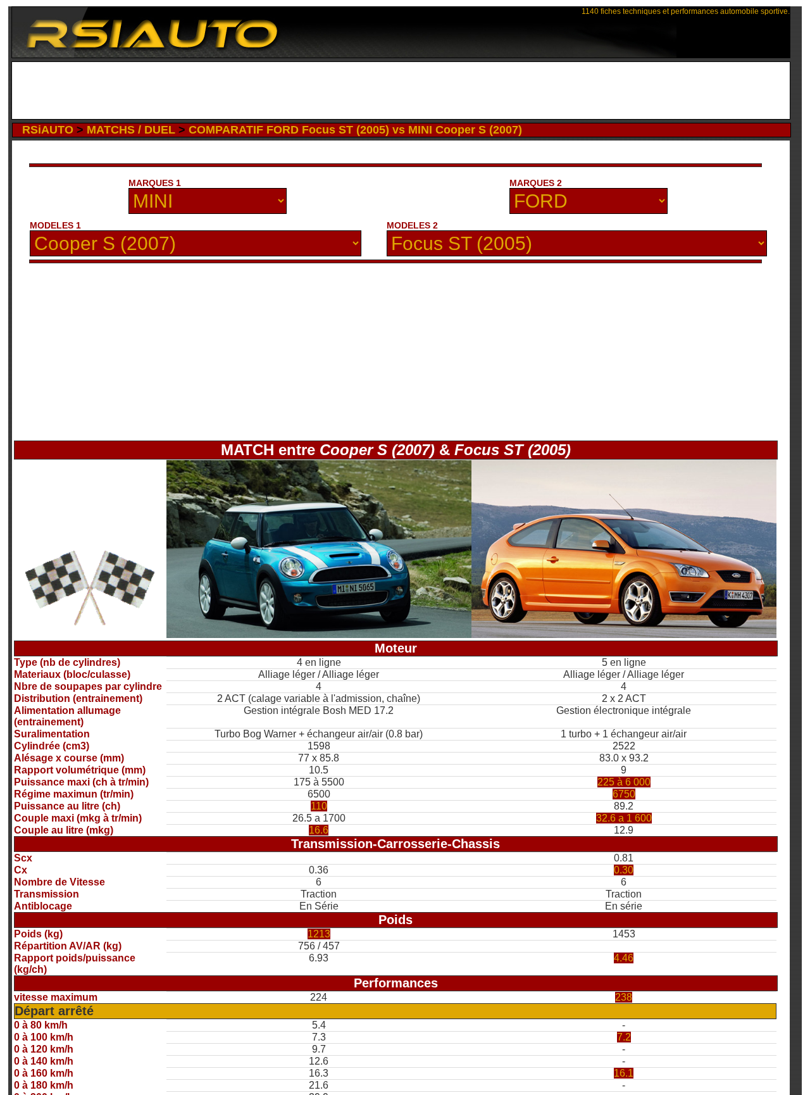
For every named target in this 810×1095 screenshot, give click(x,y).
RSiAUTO (48, 129)
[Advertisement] (401, 90)
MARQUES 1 (154, 183)
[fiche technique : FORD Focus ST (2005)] (623, 634)
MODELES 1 (55, 225)
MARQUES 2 (535, 183)
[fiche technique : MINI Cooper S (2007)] (318, 634)
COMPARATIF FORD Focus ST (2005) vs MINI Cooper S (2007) (355, 129)
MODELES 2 (412, 225)
